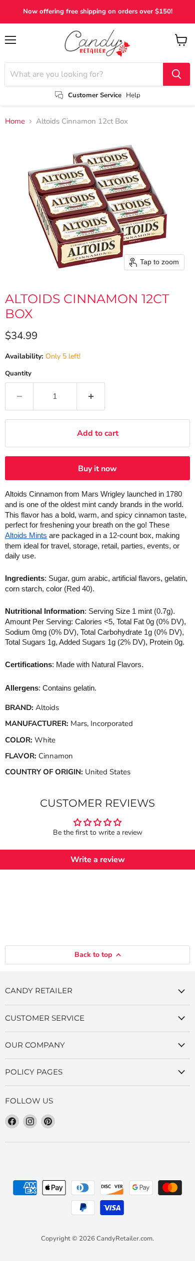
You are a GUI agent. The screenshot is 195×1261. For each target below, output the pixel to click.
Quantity (18, 373)
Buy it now (97, 468)
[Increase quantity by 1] (91, 396)
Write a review (97, 859)
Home (15, 121)
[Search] (176, 74)
